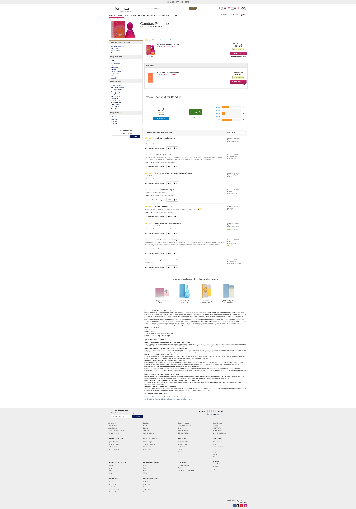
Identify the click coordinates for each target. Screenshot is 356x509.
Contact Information (184, 465)
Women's (116, 15)
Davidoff (215, 425)
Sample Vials (147, 489)
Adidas (113, 76)
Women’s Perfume (183, 442)
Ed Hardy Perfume (183, 433)
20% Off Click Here (238, 49)
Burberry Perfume (183, 423)
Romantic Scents (116, 85)
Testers (180, 452)
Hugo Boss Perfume (149, 433)
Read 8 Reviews (160, 40)
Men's (131, 15)
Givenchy (146, 430)
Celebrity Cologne (116, 92)
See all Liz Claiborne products (155, 403)
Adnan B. (113, 78)
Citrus (145, 473)
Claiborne (155, 397)
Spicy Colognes (115, 104)
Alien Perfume (112, 425)
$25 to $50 (114, 121)
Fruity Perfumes (115, 100)
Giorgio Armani (217, 430)
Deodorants (112, 486)
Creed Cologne (217, 423)
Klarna (215, 454)
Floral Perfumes (115, 98)
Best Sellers (143, 15)
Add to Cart (239, 53)
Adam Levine (115, 74)
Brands (162, 15)
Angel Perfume (112, 428)
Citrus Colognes (115, 109)
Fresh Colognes (115, 107)
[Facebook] (234, 506)
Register (215, 466)
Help (232, 15)
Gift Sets (153, 15)
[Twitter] (237, 506)
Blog (214, 457)
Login (214, 469)
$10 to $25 (114, 119)
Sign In (224, 15)
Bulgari (145, 425)
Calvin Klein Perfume (184, 425)
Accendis (113, 69)
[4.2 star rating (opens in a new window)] (212, 411)
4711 (112, 65)
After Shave (112, 481)
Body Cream (147, 481)
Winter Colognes (148, 449)
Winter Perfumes (113, 449)
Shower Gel (112, 491)
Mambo (157, 399)
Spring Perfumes (113, 442)
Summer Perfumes (114, 444)
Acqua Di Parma (116, 71)
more (192, 397)
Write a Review (170, 40)
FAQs (180, 468)
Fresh (145, 470)
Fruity (110, 473)
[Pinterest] (241, 506)
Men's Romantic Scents (118, 87)
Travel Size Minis (113, 489)
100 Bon (113, 61)
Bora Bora (180, 397)
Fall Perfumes (112, 447)
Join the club (171, 15)
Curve (187, 397)
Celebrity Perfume (116, 89)
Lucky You (172, 397)
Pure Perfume (147, 486)
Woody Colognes (116, 102)
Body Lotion (112, 484)
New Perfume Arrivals (117, 46)
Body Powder (147, 484)
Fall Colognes (147, 447)
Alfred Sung (112, 423)
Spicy (110, 468)
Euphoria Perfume (183, 430)
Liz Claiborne (147, 26)
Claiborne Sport (166, 399)
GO (193, 8)
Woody (110, 465)
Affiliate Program (218, 447)
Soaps (145, 491)
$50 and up (114, 123)
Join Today (138, 416)
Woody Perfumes (116, 94)
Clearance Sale (115, 51)
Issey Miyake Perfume (219, 433)
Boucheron (146, 423)
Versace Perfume (113, 433)
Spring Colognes (148, 442)
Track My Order (217, 464)
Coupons (113, 53)
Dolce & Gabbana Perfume (116, 430)
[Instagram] (245, 506)
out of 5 (222, 411)
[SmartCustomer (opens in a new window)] (212, 414)
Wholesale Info (217, 442)
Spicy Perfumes (115, 96)
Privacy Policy (217, 449)
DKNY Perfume (217, 428)
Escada (145, 428)
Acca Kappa (114, 67)
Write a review (160, 118)
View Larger (150, 56)
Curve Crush (164, 397)
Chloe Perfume (182, 428)
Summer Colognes (149, 444)
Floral (110, 470)
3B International (115, 63)
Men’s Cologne (182, 444)
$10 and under (115, 117)
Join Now (135, 136)
